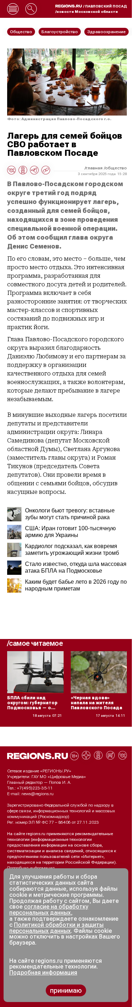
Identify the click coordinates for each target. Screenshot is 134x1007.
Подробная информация (31, 867)
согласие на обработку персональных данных (48, 909)
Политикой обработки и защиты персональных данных (56, 927)
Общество (116, 167)
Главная (94, 167)
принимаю (66, 990)
